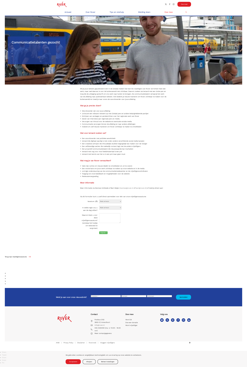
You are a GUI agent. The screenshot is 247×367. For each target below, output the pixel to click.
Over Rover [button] (90, 12)
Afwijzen (89, 362)
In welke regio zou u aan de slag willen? (89, 209)
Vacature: (92, 201)
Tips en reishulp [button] (117, 12)
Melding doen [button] (144, 12)
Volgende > (103, 232)
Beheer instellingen (107, 362)
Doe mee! (184, 4)
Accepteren (73, 362)
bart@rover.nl (141, 188)
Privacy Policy (68, 343)
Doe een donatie (131, 322)
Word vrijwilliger (131, 325)
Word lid (128, 320)
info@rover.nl (100, 325)
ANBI (58, 343)
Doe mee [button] (169, 12)
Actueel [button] (68, 12)
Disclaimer (81, 343)
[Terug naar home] (62, 4)
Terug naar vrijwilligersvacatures (16, 257)
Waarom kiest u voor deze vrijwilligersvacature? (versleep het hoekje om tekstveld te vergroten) (89, 221)
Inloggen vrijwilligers (107, 343)
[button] (186, 12)
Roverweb (92, 343)
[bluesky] (162, 320)
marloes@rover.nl (126, 188)
